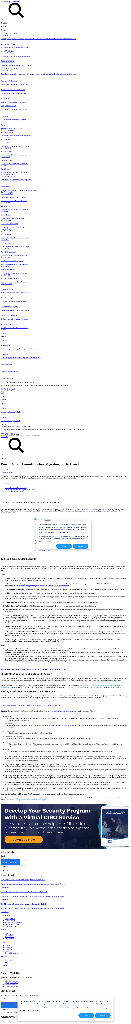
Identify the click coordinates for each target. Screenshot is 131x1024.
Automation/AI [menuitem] (10, 920)
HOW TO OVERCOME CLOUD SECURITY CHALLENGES (40, 705)
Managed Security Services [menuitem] (14, 922)
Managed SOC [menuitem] (10, 919)
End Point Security (7, 192)
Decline (102, 1015)
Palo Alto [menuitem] (8, 945)
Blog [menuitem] (6, 962)
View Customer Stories (8, 433)
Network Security (6, 229)
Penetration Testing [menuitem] (11, 926)
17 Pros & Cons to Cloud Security (16, 488)
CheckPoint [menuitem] (8, 947)
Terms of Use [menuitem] (9, 937)
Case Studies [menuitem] (9, 960)
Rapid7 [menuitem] (7, 951)
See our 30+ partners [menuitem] (11, 953)
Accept (86, 1015)
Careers (3, 424)
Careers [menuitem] (7, 933)
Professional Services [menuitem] (12, 924)
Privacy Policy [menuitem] (9, 935)
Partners (3, 330)
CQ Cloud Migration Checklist (15, 491)
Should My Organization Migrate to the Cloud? (20, 489)
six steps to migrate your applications (61, 711)
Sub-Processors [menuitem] (10, 939)
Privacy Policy (100, 1004)
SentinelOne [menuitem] (9, 949)
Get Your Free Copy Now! (9, 389)
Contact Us (4, 437)
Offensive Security (7, 284)
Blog (2, 393)
